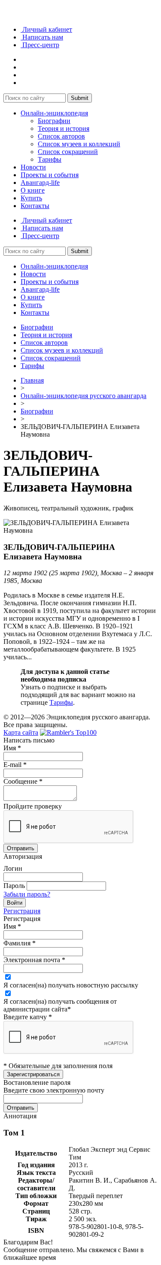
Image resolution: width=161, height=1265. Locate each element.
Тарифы (49, 159)
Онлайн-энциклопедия (54, 113)
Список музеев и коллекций (79, 144)
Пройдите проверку (32, 806)
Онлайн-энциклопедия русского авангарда (83, 395)
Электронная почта (34, 959)
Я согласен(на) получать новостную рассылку (70, 985)
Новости (33, 167)
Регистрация (21, 911)
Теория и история (63, 128)
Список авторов (61, 136)
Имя (12, 748)
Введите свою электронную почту (53, 1090)
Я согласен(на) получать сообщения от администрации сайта (60, 1005)
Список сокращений (68, 151)
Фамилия (19, 943)
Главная (32, 380)
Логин (12, 868)
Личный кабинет (46, 29)
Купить (31, 198)
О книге (33, 190)
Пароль (14, 885)
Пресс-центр (40, 44)
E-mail (15, 764)
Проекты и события (50, 174)
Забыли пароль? (26, 894)
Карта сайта (20, 732)
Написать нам (42, 37)
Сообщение (23, 781)
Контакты (35, 205)
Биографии (54, 120)
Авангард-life (40, 182)
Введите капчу (27, 1016)
